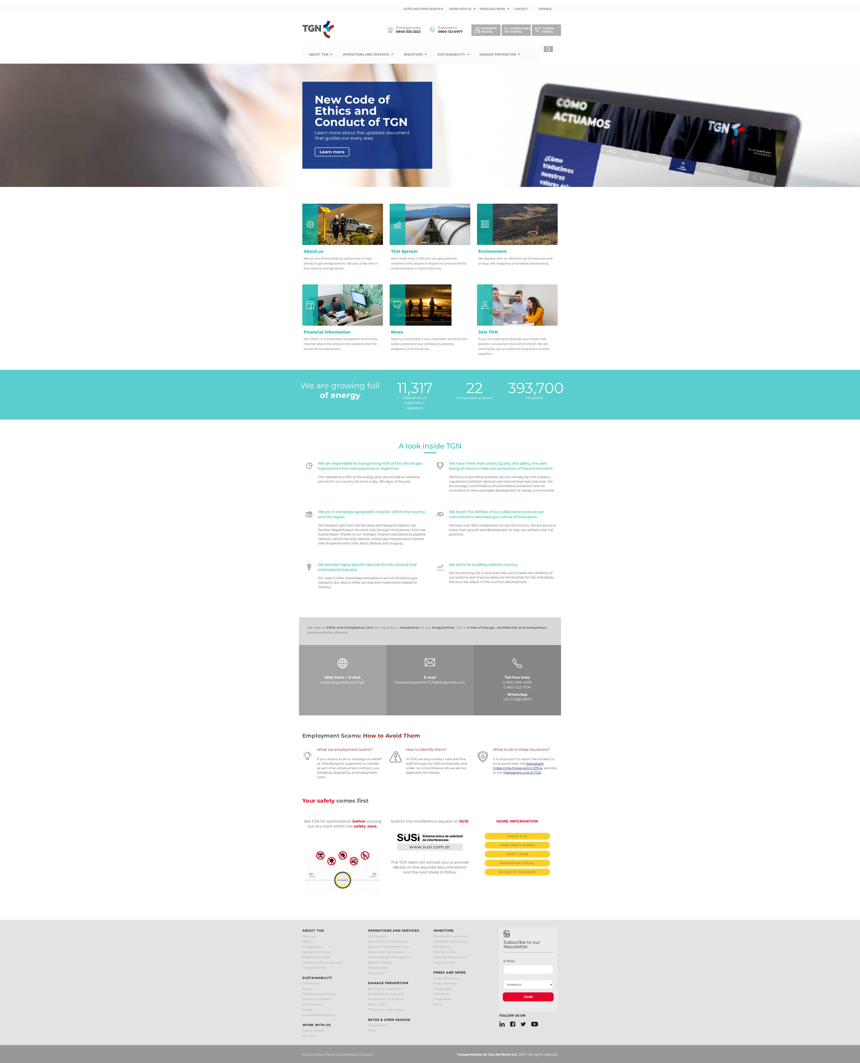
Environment (312, 1004)
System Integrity (380, 962)
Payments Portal (489, 30)
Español (545, 9)
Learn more (332, 151)
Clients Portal (548, 30)
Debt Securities (444, 952)
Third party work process (386, 1009)
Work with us (460, 9)
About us (309, 936)
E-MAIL (509, 961)
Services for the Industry (386, 952)
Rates (372, 1030)
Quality (307, 1009)
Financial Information (449, 957)
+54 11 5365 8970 (517, 699)
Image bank (442, 988)
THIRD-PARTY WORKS (517, 845)
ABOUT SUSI (517, 836)
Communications (446, 978)
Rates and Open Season (422, 9)
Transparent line (314, 967)
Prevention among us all (386, 994)
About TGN (319, 54)
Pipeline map (377, 967)
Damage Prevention (497, 54)
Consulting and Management (389, 957)
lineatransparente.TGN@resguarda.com (430, 682)
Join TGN (309, 1035)
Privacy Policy (313, 1054)
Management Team (316, 952)
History (307, 941)
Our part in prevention (384, 988)
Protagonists (312, 946)
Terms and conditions (342, 1054)
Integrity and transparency (322, 962)
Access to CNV (444, 962)
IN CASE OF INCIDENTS (517, 872)
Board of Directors (316, 957)
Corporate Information (450, 941)
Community (311, 983)
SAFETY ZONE (517, 854)
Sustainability (451, 54)
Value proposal (313, 1030)
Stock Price (441, 946)
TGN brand (441, 994)
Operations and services (366, 54)
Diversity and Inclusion (319, 994)
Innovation (376, 973)
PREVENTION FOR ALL (517, 863)
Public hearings (445, 983)
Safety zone (376, 1004)
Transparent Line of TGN (522, 773)
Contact (521, 9)
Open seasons (378, 1025)
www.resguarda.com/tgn (342, 682)
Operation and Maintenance (388, 946)
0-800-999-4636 (517, 682)
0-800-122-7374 (517, 687)
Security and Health (317, 999)
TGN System (377, 936)
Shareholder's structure (450, 936)
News (437, 1004)
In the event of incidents (386, 999)
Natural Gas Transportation (388, 941)
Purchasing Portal (521, 30)
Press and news (492, 9)
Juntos (307, 988)
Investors (413, 54)
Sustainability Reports (318, 1015)
